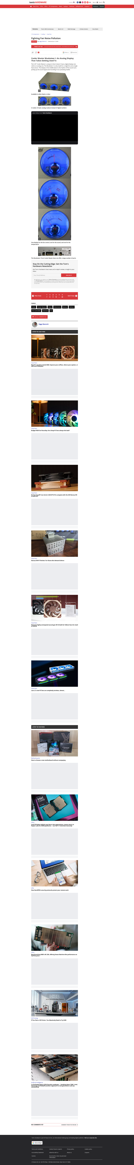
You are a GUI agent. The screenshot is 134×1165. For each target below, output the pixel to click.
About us (69, 1152)
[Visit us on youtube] (85, 2)
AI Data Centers (84, 29)
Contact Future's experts (55, 1149)
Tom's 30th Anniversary (47, 29)
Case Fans (49, 34)
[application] (54, 128)
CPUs (41, 6)
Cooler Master (42, 307)
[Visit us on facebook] (78, 2)
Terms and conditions (37, 1149)
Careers (34, 1156)
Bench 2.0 (60, 29)
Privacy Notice (39, 281)
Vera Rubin (95, 29)
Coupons (87, 6)
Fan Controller (36, 311)
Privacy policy (70, 1149)
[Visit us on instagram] (83, 2)
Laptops (66, 6)
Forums (102, 6)
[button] (102, 2)
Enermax (45, 311)
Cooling (43, 34)
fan (51, 311)
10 (56, 297)
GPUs (45, 6)
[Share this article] (32, 52)
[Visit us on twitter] (80, 2)
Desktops (71, 6)
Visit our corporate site (90, 1138)
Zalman (71, 307)
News (60, 6)
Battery (65, 307)
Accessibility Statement (38, 1152)
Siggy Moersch (43, 41)
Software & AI (79, 6)
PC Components (53, 6)
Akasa (50, 307)
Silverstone (57, 307)
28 (62, 297)
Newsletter (75, 52)
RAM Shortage (71, 29)
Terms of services (53, 279)
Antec (33, 307)
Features (34, 41)
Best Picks (36, 6)
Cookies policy (88, 1149)
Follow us (67, 52)
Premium (95, 6)
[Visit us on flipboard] (87, 2)
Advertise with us (53, 1152)
